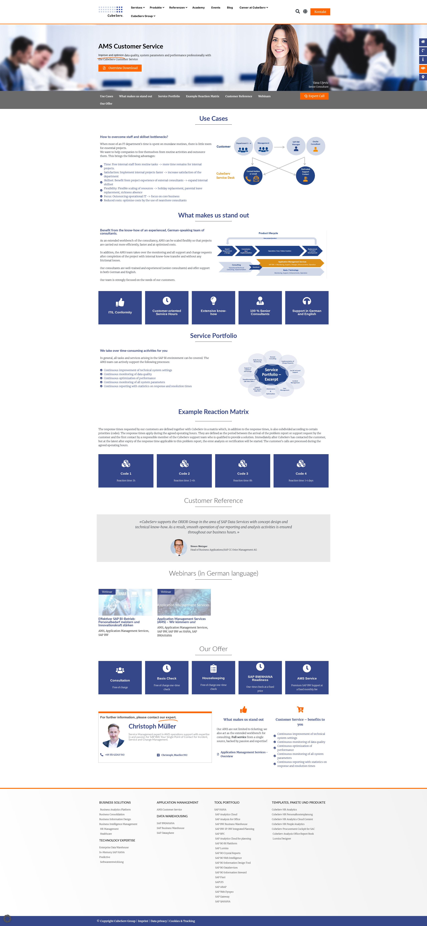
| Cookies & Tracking (181, 921)
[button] (7, 918)
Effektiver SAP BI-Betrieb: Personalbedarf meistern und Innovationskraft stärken (119, 622)
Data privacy (159, 921)
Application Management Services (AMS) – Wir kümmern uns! (181, 620)
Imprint (143, 921)
